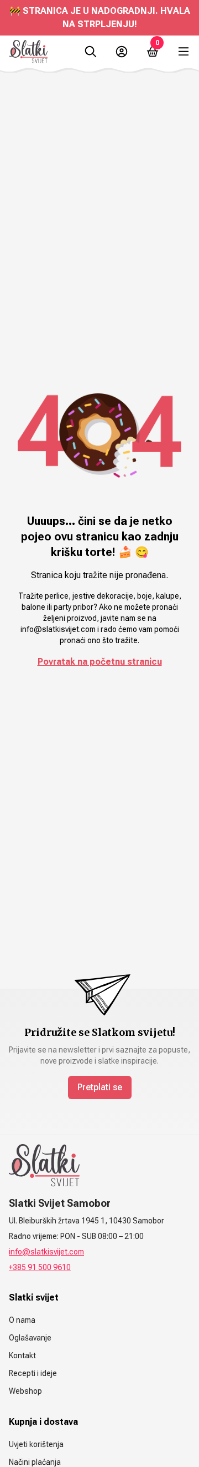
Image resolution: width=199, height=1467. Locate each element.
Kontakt (22, 1355)
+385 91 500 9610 (40, 1267)
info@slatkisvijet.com (46, 1251)
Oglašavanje (30, 1337)
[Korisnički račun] (121, 51)
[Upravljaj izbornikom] (183, 51)
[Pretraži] (90, 51)
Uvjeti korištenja (36, 1444)
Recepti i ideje (33, 1373)
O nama (22, 1320)
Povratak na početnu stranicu (100, 661)
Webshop (25, 1391)
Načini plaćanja (35, 1462)
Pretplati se (99, 1087)
